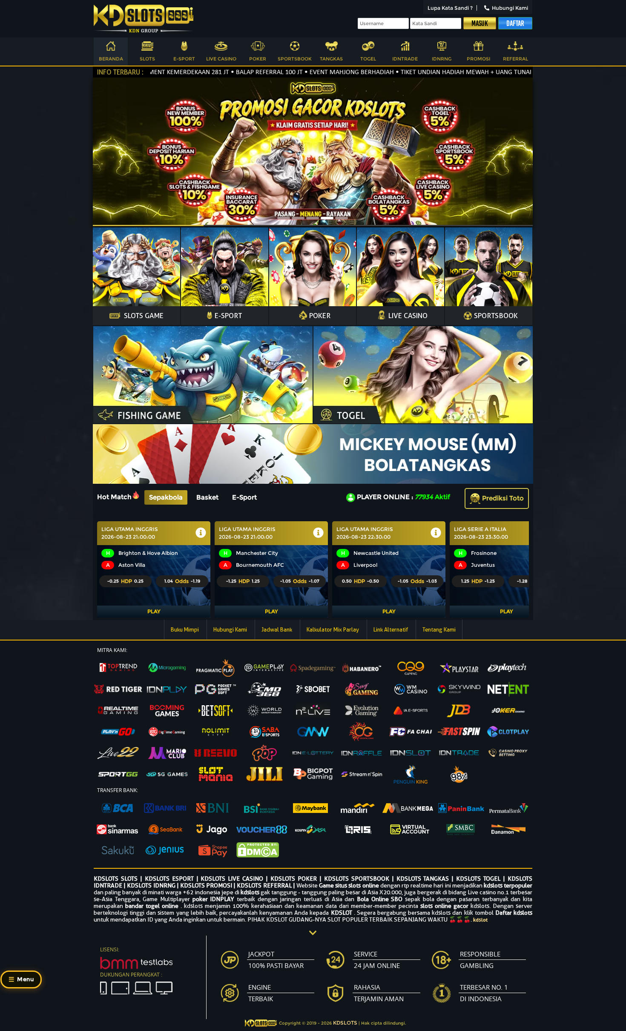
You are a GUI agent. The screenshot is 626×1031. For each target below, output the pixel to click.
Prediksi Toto (502, 498)
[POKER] (258, 47)
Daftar (515, 23)
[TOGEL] (368, 47)
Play (153, 611)
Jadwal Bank (277, 629)
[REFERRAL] (515, 47)
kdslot (480, 919)
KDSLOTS (345, 1023)
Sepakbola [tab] (166, 497)
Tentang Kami (439, 629)
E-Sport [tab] (244, 497)
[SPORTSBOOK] (295, 47)
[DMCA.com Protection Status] (261, 851)
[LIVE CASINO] (221, 47)
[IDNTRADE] (405, 47)
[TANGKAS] (331, 47)
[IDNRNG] (442, 47)
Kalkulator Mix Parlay (333, 629)
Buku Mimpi (185, 629)
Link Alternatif (391, 629)
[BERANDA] (111, 47)
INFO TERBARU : (120, 72)
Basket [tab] (207, 497)
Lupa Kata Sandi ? (450, 8)
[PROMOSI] (479, 47)
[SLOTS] (147, 47)
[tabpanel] (313, 569)
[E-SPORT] (184, 47)
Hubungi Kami (510, 8)
